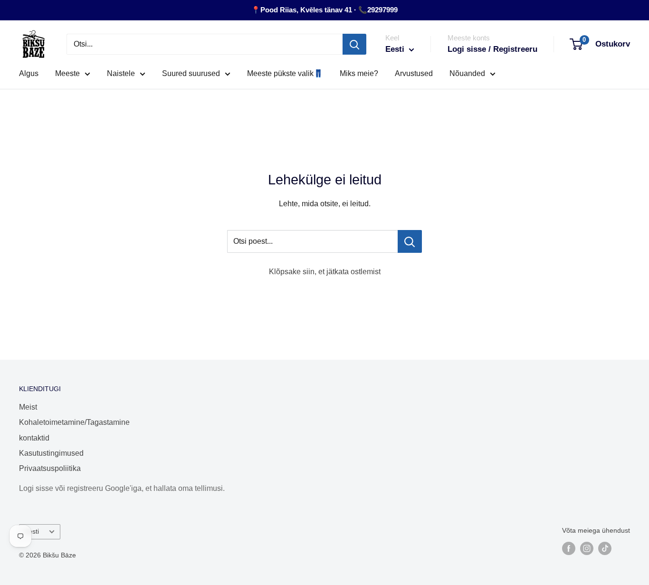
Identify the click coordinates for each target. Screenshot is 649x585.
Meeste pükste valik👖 (285, 73)
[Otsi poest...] (410, 241)
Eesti (31, 531)
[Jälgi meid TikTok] (604, 548)
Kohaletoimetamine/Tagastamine (73, 422)
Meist (28, 407)
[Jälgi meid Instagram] (586, 548)
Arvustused (414, 73)
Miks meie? (359, 73)
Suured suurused (191, 73)
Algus (28, 73)
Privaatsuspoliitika (50, 468)
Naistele (121, 73)
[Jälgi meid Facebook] (568, 548)
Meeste (67, 73)
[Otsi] (354, 44)
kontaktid (34, 438)
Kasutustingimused (51, 453)
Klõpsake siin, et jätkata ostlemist (325, 272)
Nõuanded (467, 73)
